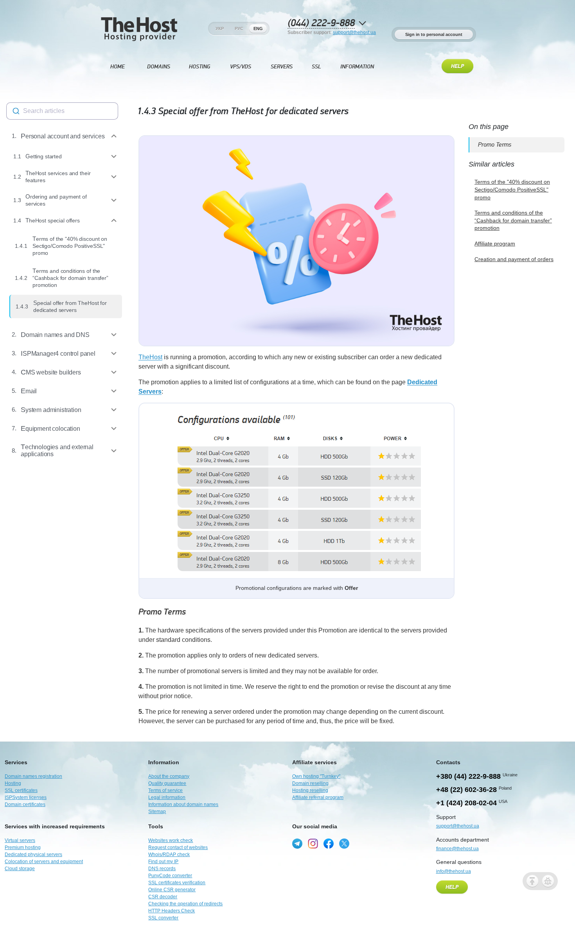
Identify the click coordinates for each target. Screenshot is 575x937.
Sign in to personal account (433, 34)
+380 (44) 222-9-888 (468, 776)
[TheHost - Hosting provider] (139, 28)
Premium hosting (23, 847)
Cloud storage (20, 868)
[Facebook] (328, 843)
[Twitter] (344, 843)
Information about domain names (183, 804)
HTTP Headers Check (171, 911)
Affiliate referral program (317, 797)
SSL (316, 66)
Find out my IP (163, 861)
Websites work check (170, 840)
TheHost (150, 357)
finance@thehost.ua (457, 848)
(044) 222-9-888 (321, 23)
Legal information (166, 797)
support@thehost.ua (354, 32)
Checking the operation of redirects (185, 904)
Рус (239, 28)
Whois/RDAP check (169, 854)
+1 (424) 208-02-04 (466, 803)
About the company (168, 776)
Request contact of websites (178, 847)
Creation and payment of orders (513, 259)
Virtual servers (20, 840)
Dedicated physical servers (33, 854)
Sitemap (157, 811)
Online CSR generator (172, 889)
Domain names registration (33, 776)
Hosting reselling (310, 790)
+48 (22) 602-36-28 (466, 790)
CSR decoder (162, 896)
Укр (220, 28)
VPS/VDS (240, 66)
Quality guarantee (167, 783)
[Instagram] (313, 843)
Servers (282, 66)
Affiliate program (494, 243)
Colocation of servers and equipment (44, 861)
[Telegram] (297, 843)
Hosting (199, 66)
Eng (258, 28)
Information (357, 66)
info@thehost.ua (453, 871)
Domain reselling (310, 783)
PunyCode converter (170, 875)
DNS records (162, 868)
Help (457, 66)
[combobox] (62, 111)
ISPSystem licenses (26, 797)
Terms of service (165, 790)
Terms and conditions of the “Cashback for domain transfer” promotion (513, 220)
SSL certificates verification (176, 882)
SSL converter (163, 918)
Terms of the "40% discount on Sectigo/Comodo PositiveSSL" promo (512, 189)
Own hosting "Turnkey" (316, 776)
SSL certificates (21, 790)
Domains (158, 66)
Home (117, 66)
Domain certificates (25, 804)
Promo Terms (162, 612)
